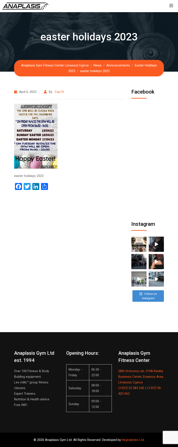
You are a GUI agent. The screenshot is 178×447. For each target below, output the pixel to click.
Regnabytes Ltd (133, 440)
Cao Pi (59, 92)
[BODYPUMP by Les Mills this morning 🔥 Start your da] (156, 244)
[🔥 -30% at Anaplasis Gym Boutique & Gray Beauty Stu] (139, 244)
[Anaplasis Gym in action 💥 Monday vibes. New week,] (156, 279)
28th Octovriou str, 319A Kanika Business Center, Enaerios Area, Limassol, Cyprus (141, 376)
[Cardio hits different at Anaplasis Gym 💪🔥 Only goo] (139, 279)
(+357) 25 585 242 (131, 388)
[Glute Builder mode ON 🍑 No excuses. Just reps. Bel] (156, 261)
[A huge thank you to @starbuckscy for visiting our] (139, 261)
